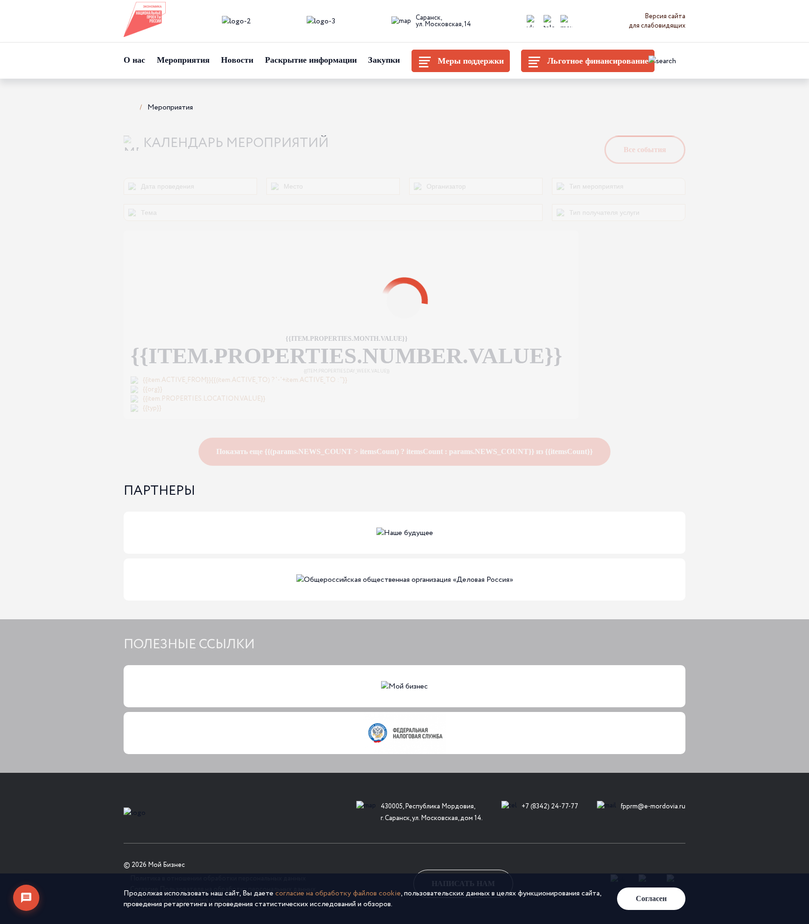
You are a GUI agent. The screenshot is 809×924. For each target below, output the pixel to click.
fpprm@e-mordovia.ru (653, 806)
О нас (134, 60)
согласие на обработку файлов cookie (338, 893)
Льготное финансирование (597, 61)
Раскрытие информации (311, 60)
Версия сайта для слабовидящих (657, 21)
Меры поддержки (471, 61)
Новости (237, 60)
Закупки (384, 60)
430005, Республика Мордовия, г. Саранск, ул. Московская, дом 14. (432, 812)
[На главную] (128, 106)
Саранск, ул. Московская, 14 (443, 21)
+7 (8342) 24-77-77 (550, 806)
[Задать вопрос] (26, 898)
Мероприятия (183, 60)
